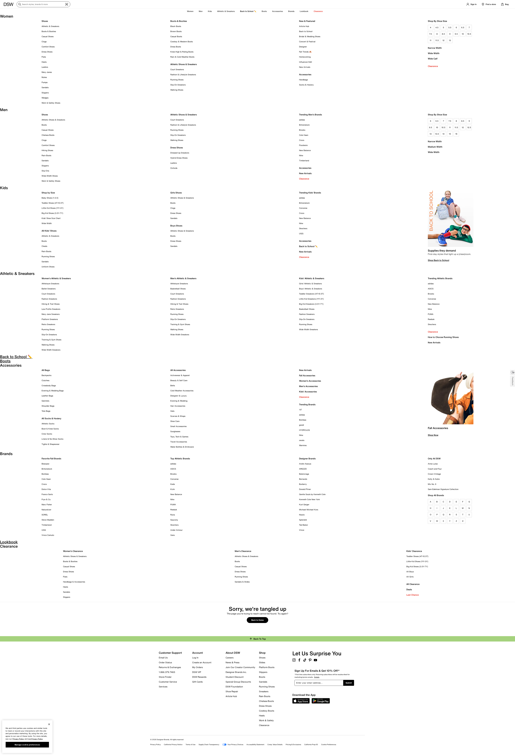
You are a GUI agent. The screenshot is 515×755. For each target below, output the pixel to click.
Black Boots (175, 26)
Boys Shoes (176, 225)
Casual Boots (176, 36)
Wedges (45, 97)
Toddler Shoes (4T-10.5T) (53, 202)
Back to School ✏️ (248, 11)
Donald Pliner (305, 489)
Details (316, 677)
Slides (262, 662)
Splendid (303, 519)
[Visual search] (66, 4)
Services (163, 686)
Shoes (45, 21)
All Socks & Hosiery (51, 418)
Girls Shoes (176, 192)
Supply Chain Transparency (209, 744)
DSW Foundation (234, 686)
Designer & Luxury (178, 395)
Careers (229, 657)
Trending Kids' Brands (310, 192)
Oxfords (173, 168)
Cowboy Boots (266, 710)
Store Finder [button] (165, 677)
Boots (264, 11)
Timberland (304, 160)
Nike (301, 155)
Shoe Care (174, 421)
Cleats (44, 246)
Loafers (45, 67)
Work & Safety (266, 720)
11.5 (437, 40)
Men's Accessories (308, 386)
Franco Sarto (47, 494)
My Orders (197, 667)
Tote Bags (46, 411)
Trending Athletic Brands (440, 278)
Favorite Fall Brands (51, 458)
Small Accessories (178, 426)
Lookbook (304, 11)
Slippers (45, 92)
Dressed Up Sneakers (179, 152)
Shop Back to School (438, 260)
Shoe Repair (232, 691)
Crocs (301, 140)
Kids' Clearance (414, 551)
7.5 (430, 33)
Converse (303, 208)
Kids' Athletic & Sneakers (311, 278)
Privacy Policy (155, 744)
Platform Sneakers (50, 319)
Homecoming (305, 56)
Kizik (172, 489)
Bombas (302, 419)
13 (450, 40)
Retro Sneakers (48, 324)
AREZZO (303, 468)
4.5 (436, 27)
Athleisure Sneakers (50, 283)
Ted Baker (303, 524)
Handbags (303, 79)
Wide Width (433, 53)
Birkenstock (304, 124)
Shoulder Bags (48, 405)
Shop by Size (48, 192)
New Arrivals (304, 67)
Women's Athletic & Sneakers (56, 278)
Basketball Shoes (178, 288)
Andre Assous (305, 463)
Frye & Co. (46, 499)
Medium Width (435, 146)
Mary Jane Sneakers (51, 314)
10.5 (469, 33)
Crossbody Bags (49, 385)
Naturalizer (46, 509)
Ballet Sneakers (49, 288)
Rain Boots (46, 155)
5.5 (449, 27)
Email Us (163, 657)
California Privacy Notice (173, 744)
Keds (172, 484)
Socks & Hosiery (306, 84)
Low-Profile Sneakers (51, 309)
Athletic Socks (48, 423)
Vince (301, 530)
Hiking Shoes (47, 150)
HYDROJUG (304, 430)
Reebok (431, 319)
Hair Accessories (177, 405)
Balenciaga (304, 473)
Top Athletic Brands (180, 458)
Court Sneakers (177, 69)
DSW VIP (196, 672)
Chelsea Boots (48, 135)
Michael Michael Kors (308, 509)
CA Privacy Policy (35, 738)
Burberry (303, 484)
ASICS (430, 288)
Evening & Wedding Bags (53, 390)
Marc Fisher (47, 504)
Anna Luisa (433, 463)
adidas (302, 119)
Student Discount (235, 677)
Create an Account (201, 662)
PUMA (430, 314)
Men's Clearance (243, 551)
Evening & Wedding (178, 400)
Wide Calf (432, 58)
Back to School (305, 31)
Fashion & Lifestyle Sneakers (183, 74)
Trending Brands (307, 404)
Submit (349, 682)
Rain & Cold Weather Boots (182, 56)
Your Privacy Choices (235, 744)
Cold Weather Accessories (181, 390)
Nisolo (302, 514)
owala (301, 440)
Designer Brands (307, 458)
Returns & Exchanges (170, 667)
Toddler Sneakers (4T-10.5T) (311, 293)
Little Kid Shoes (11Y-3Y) (52, 208)
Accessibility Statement (255, 744)
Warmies (303, 445)
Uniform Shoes (48, 266)
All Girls (409, 576)
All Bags (46, 370)
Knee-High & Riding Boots (181, 51)
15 (450, 133)
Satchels (45, 400)
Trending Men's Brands (310, 114)
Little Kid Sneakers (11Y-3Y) (311, 298)
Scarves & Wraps (177, 416)
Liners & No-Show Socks (52, 438)
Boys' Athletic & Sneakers (310, 288)
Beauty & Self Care (178, 380)
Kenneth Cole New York (309, 499)
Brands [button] (291, 11)
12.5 (469, 127)
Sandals (45, 87)
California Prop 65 (311, 744)
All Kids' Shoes (49, 230)
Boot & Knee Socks (50, 428)
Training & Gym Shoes (51, 339)
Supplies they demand (442, 250)
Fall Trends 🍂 (305, 51)
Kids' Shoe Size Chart (51, 218)
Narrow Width (435, 48)
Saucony (174, 519)
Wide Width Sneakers (51, 349)
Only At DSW (434, 458)
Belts (172, 385)
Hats (172, 411)
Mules (44, 77)
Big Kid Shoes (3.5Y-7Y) (52, 213)
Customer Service (168, 681)
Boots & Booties (49, 31)
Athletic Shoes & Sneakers (183, 64)
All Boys (410, 571)
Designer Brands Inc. (236, 672)
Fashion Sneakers (49, 298)
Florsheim (303, 145)
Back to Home (257, 620)
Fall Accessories (307, 375)
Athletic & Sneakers (50, 26)
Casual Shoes (48, 36)
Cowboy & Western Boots (181, 41)
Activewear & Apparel (180, 375)
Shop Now (433, 435)
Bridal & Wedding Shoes (309, 36)
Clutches (45, 380)
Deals (409, 589)
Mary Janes (47, 72)
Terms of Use (190, 744)
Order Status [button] (165, 662)
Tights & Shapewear (50, 444)
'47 (300, 409)
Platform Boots (266, 667)
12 (443, 40)
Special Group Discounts (238, 681)
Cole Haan (303, 135)
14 (443, 133)
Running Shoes (176, 79)
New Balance (305, 150)
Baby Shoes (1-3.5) (50, 197)
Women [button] (190, 11)
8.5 (443, 33)
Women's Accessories (310, 380)
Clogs (44, 41)
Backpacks (46, 375)
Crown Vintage (434, 473)
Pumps (44, 82)
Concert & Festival (307, 41)
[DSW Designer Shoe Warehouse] (8, 4)
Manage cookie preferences (27, 744)
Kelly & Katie (434, 479)
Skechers (303, 228)
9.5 (456, 33)
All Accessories (178, 370)
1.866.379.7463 (167, 672)
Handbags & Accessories (74, 581)
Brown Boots (176, 31)
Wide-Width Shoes (50, 175)
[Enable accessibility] (512, 372)
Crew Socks (47, 433)
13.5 (437, 133)
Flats (44, 56)
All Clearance (413, 584)
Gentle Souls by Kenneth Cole (312, 494)
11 (430, 40)
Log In (195, 657)
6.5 (462, 27)
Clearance (433, 66)
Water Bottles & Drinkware (182, 446)
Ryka (172, 514)
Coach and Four (435, 468)
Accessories (305, 168)
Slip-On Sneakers (178, 84)
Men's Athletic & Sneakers (183, 278)
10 (463, 33)
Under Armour (176, 530)
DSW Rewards (199, 677)
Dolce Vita (46, 489)
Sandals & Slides (242, 581)
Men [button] (201, 11)
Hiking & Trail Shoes (51, 304)
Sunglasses (175, 431)
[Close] (49, 724)
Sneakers (263, 691)
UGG (301, 233)
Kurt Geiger (304, 504)
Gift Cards (197, 681)
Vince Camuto (48, 535)
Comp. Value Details (274, 744)
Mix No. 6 (432, 484)
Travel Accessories (178, 441)
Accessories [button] (277, 11)
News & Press (232, 662)
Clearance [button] (318, 11)
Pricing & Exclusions (293, 744)
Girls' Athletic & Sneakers (310, 283)
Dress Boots (175, 46)
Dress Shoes (47, 51)
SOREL (45, 514)
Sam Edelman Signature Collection (443, 489)
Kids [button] (210, 11)
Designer (303, 46)
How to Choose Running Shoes (443, 337)
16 (456, 133)
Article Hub (304, 26)
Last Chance (412, 594)
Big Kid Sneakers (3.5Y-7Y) (311, 304)
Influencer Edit (305, 62)
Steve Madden (48, 519)
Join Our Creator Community (240, 667)
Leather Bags (47, 395)
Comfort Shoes (48, 46)
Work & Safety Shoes (51, 102)
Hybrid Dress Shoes (178, 157)
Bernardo (303, 479)
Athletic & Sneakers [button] (226, 11)
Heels (44, 62)
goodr (301, 425)
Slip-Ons (45, 170)
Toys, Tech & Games (179, 436)
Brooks (302, 130)
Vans (172, 535)
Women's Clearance (73, 551)
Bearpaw (45, 463)
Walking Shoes (176, 89)
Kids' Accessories (308, 391)
